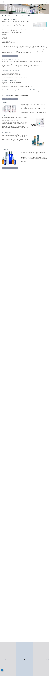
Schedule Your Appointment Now (24, 659)
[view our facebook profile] (1, 659)
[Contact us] (46, 659)
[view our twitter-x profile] (2, 659)
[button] (10, 98)
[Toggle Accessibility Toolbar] (2, 670)
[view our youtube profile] (5, 659)
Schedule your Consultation (10, 98)
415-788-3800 (7, 95)
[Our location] (48, 659)
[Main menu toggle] (46, 2)
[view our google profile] (4, 659)
